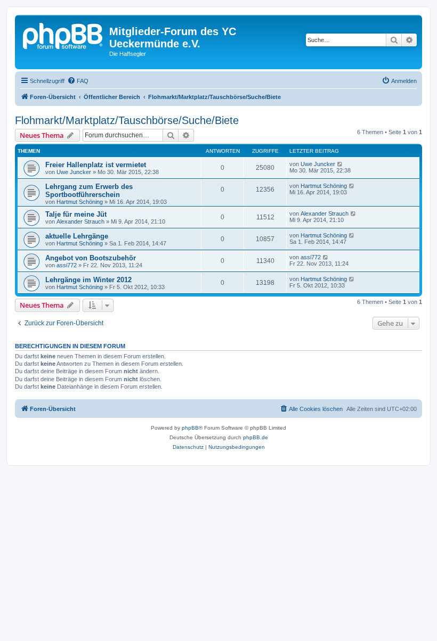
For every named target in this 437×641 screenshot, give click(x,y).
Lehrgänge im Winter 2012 (88, 280)
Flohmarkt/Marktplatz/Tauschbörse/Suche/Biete (127, 120)
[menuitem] (77, 81)
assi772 (66, 265)
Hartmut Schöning (79, 202)
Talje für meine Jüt (76, 214)
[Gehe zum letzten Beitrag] (340, 164)
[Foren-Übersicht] (63, 35)
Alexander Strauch (80, 221)
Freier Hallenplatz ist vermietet (95, 165)
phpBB (190, 428)
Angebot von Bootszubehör (90, 258)
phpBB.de (255, 437)
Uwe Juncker (73, 172)
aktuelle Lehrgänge (76, 236)
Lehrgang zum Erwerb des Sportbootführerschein (89, 191)
